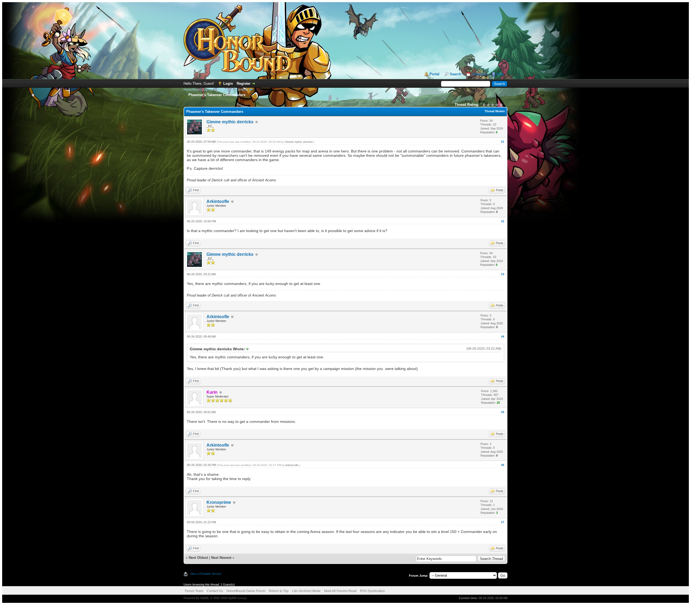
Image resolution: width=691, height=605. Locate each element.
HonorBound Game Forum (245, 591)
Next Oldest (198, 558)
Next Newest (221, 558)
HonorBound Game (198, 89)
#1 (502, 141)
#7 (502, 522)
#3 (502, 274)
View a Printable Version (205, 573)
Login (228, 83)
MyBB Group (237, 598)
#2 (502, 221)
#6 (502, 465)
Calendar (479, 74)
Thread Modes (495, 111)
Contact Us (215, 591)
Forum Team (194, 591)
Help (500, 74)
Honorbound (224, 89)
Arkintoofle (217, 201)
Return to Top (279, 591)
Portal (434, 74)
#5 (502, 412)
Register (243, 83)
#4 (502, 336)
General (242, 89)
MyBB (204, 598)
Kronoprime (218, 502)
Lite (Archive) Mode (306, 591)
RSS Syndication (372, 591)
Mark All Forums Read (340, 591)
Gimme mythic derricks (229, 122)
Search (455, 74)
